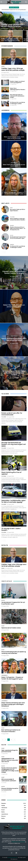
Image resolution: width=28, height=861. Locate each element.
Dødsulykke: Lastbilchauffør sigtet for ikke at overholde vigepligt (13, 501)
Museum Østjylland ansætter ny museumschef (9, 789)
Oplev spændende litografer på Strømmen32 (9, 751)
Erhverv (12, 225)
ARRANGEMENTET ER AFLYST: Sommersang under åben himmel (9, 760)
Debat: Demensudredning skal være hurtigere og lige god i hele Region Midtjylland (13, 704)
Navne (3, 66)
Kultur (2, 22)
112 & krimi (3, 416)
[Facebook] (11, 852)
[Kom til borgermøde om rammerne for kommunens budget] (5, 96)
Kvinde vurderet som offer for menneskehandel (11, 414)
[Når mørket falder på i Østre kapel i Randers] (5, 209)
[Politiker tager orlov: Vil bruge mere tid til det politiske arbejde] (11, 36)
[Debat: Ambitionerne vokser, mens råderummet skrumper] (14, 126)
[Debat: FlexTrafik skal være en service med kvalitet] (14, 154)
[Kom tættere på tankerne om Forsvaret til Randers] (14, 718)
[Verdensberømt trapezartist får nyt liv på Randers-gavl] (5, 237)
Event (11, 207)
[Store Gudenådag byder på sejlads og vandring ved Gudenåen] (14, 640)
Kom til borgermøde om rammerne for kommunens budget (17, 96)
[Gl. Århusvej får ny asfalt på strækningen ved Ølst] (5, 103)
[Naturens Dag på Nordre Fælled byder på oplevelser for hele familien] (14, 373)
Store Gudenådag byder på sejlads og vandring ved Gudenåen (13, 652)
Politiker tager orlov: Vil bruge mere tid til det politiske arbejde (13, 69)
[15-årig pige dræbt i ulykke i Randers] (14, 519)
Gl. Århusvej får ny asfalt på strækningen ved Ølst (14, 9)
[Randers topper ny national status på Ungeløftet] (5, 82)
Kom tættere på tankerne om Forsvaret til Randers (10, 730)
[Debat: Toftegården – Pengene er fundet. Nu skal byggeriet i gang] (14, 182)
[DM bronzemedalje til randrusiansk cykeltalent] (23, 780)
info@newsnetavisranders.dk (18, 841)
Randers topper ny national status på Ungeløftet (17, 82)
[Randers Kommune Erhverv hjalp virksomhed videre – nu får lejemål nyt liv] (5, 227)
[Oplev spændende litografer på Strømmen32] (23, 751)
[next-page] (5, 198)
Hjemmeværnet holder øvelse (11, 628)
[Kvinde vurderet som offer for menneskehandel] (14, 403)
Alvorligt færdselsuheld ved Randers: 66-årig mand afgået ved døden (13, 444)
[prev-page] (2, 198)
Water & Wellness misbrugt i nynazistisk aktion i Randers (17, 219)
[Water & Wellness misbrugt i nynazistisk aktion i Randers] (5, 218)
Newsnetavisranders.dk (12, 857)
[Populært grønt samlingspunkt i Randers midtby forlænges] (14, 21)
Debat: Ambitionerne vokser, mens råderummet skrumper (14, 137)
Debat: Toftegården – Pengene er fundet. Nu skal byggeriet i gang (14, 193)
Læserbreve (14, 134)
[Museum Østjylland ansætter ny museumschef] (23, 789)
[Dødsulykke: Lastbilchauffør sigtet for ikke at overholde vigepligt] (14, 491)
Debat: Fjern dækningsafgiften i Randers (17, 89)
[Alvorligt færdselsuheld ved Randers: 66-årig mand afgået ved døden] (14, 433)
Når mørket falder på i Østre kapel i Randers (17, 210)
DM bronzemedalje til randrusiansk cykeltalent (8, 779)
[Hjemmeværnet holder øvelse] (14, 616)
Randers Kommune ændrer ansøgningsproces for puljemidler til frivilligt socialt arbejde (10, 770)
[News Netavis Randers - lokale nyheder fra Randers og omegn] (14, 2)
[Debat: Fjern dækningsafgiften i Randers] (5, 89)
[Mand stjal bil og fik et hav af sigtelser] (14, 462)
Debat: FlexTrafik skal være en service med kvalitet (14, 165)
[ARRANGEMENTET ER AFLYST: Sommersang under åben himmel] (23, 760)
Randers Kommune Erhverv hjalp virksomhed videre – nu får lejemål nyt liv (17, 228)
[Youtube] (16, 852)
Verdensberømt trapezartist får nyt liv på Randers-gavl (18, 237)
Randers (12, 244)
